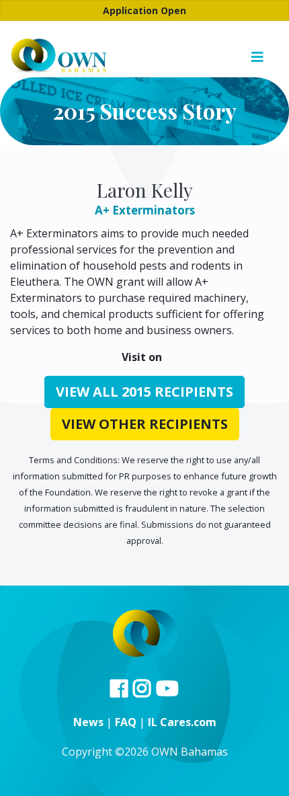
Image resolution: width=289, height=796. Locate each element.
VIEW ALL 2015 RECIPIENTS (144, 392)
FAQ (125, 722)
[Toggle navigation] (257, 57)
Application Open (144, 10)
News (88, 722)
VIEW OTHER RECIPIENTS (145, 424)
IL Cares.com (182, 722)
